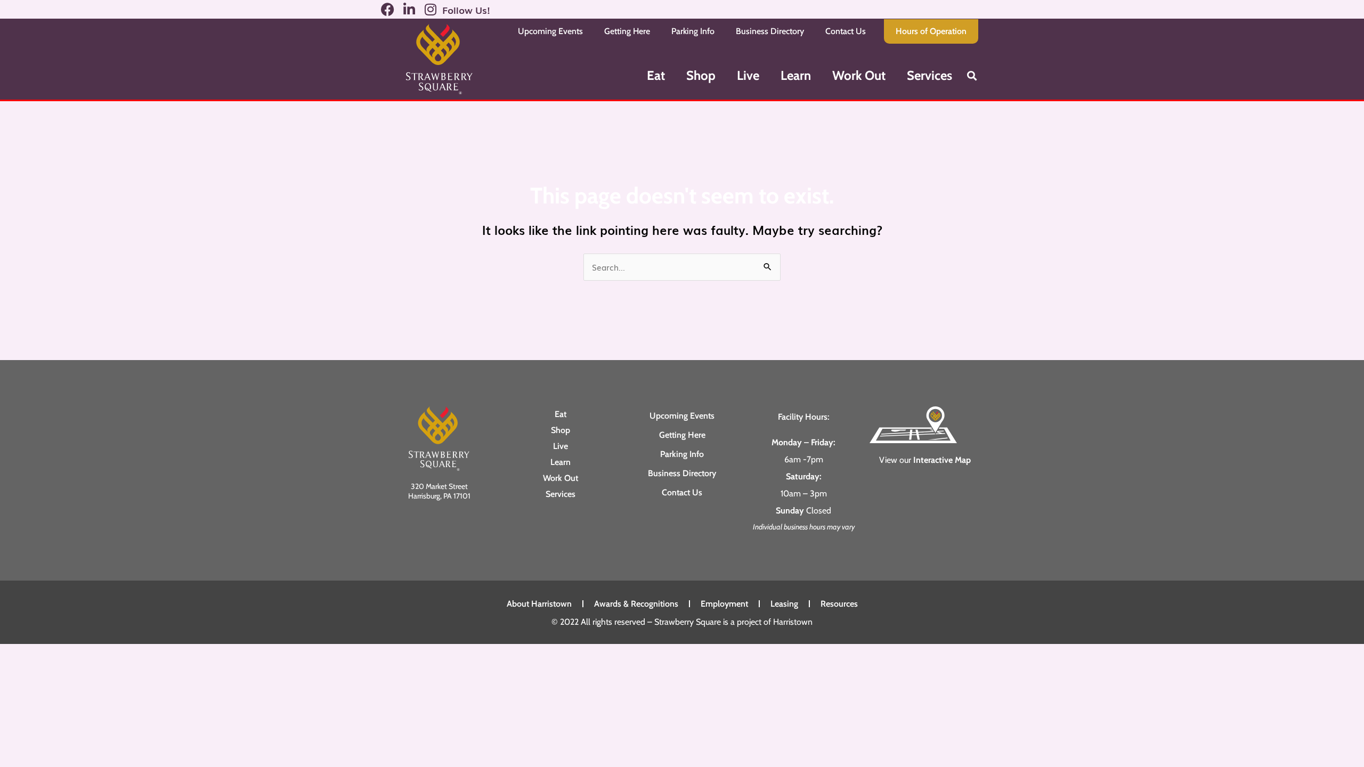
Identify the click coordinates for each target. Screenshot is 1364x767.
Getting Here (627, 31)
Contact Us (845, 31)
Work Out (859, 75)
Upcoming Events (550, 31)
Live (748, 75)
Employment (724, 604)
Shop (701, 75)
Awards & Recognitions (636, 604)
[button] (971, 75)
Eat (656, 75)
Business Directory (770, 31)
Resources (839, 604)
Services (929, 75)
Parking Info (693, 31)
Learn (796, 75)
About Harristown (539, 604)
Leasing (784, 604)
